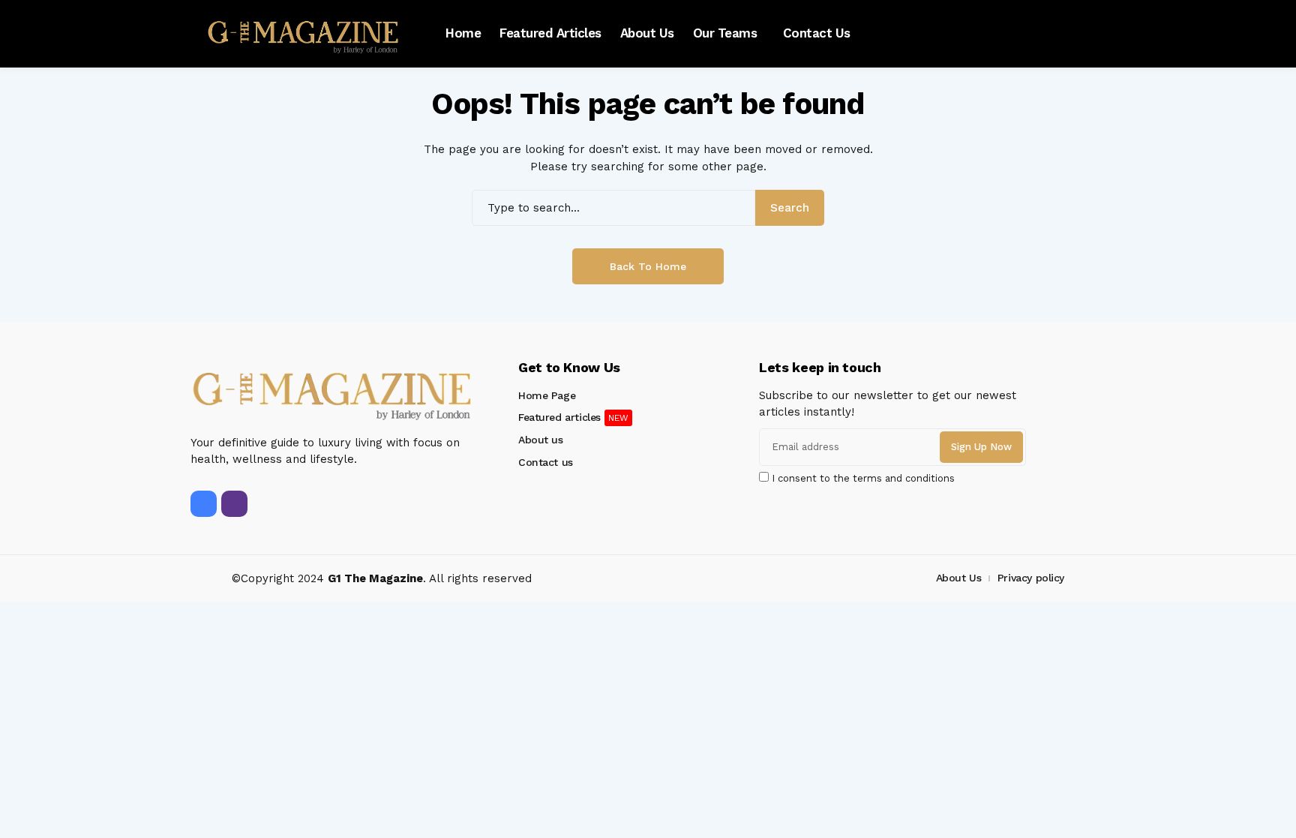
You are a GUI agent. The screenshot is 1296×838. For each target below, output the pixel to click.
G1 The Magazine (375, 578)
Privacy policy (1031, 578)
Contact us (545, 462)
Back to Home (648, 266)
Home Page (546, 395)
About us (540, 440)
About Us (959, 578)
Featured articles (559, 417)
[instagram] (234, 504)
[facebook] (203, 504)
